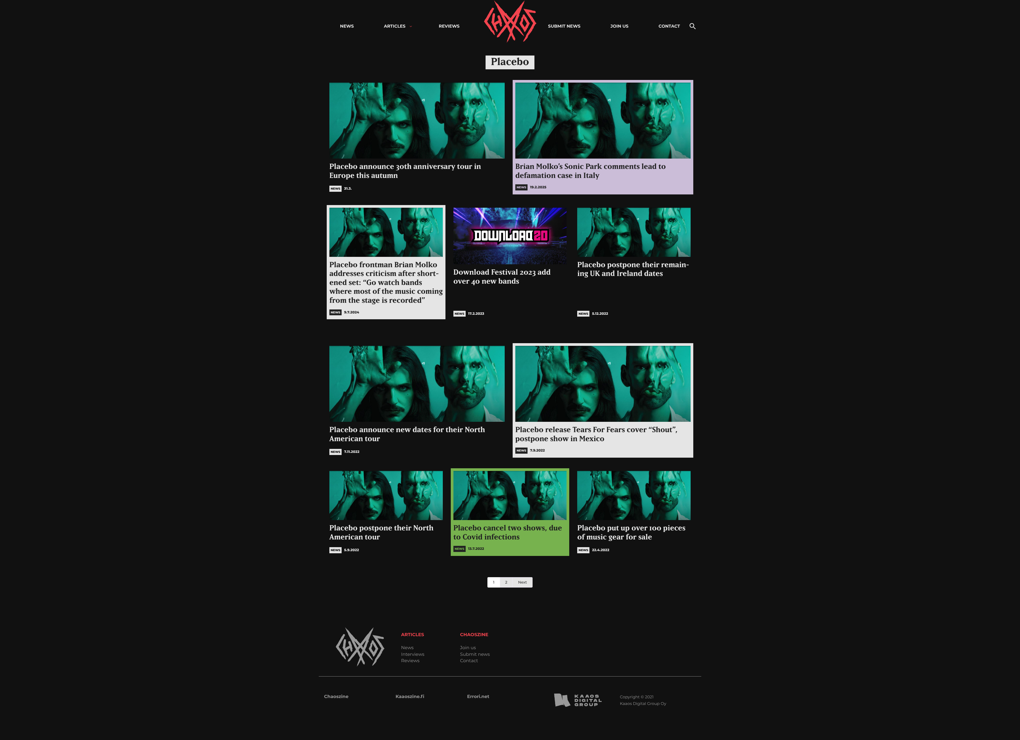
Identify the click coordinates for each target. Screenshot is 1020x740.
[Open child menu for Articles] (411, 26)
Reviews (410, 661)
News (407, 647)
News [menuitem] (347, 26)
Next (522, 582)
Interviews (412, 654)
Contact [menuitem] (669, 26)
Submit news (475, 654)
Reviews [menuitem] (449, 26)
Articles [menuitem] (394, 26)
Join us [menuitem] (619, 26)
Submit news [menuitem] (564, 26)
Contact (469, 661)
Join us (468, 647)
